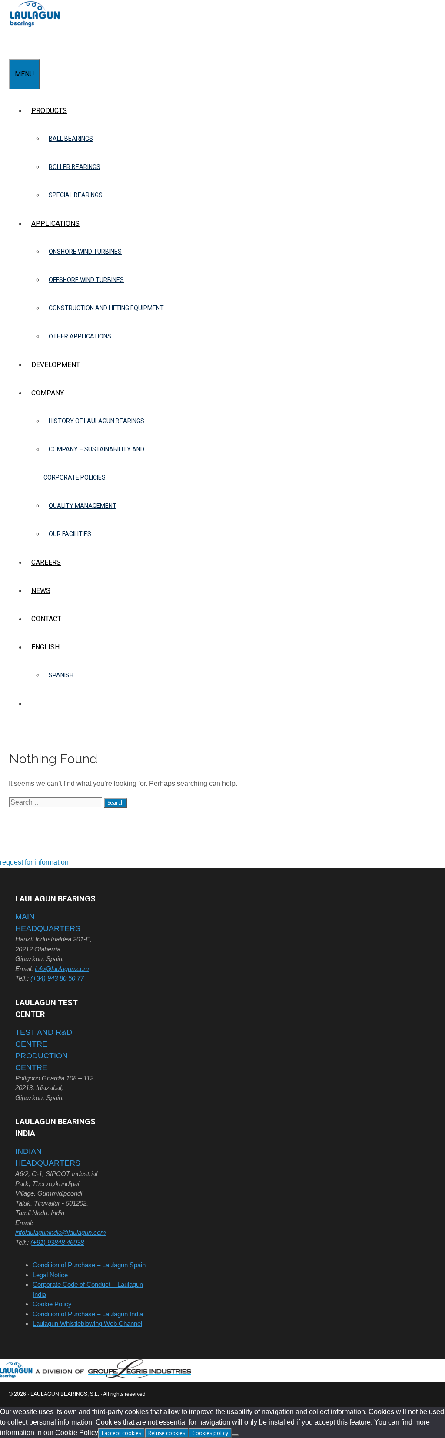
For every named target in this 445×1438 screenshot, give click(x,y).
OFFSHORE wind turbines (86, 279)
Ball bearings (71, 138)
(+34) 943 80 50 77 (57, 978)
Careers (46, 562)
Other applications (80, 336)
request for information (34, 862)
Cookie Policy (52, 1304)
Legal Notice (50, 1275)
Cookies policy (210, 1433)
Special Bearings (76, 195)
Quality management (82, 505)
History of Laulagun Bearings (96, 420)
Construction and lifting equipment (106, 308)
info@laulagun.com (62, 968)
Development (55, 365)
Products (49, 110)
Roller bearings (74, 166)
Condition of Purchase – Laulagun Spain (89, 1265)
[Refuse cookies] (235, 1435)
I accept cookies (121, 1433)
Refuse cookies (166, 1433)
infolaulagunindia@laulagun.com (60, 1232)
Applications (55, 223)
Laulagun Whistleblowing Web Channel (87, 1323)
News (40, 590)
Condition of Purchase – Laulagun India (88, 1314)
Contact (46, 619)
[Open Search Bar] (14, 44)
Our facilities (70, 533)
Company (47, 393)
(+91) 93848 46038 (57, 1242)
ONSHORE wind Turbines (85, 251)
